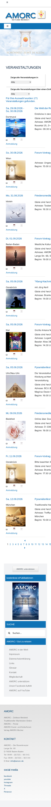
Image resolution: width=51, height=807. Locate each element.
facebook (8, 776)
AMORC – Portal (11, 724)
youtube (7, 779)
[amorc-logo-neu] (25, 11)
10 (32, 544)
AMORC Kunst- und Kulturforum (17, 727)
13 (43, 544)
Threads (7, 785)
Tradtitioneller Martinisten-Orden (18, 721)
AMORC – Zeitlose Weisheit (16, 718)
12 (39, 544)
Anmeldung (11, 143)
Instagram (8, 782)
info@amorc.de (17, 761)
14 (46, 544)
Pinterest (8, 792)
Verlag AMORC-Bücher (14, 730)
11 (36, 544)
